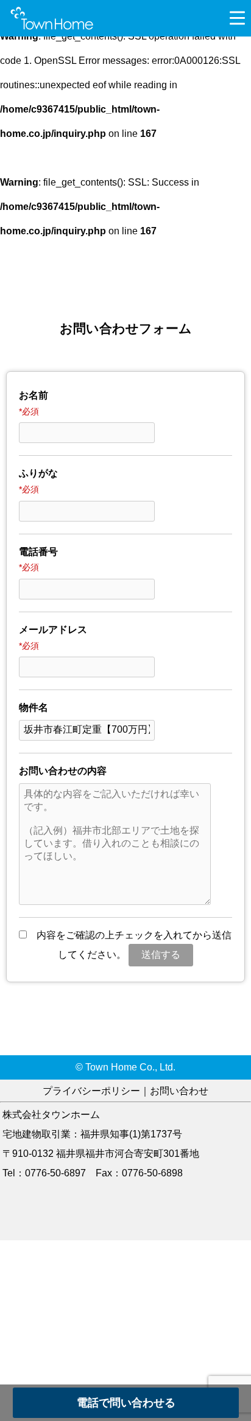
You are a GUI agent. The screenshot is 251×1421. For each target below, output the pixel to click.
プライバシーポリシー (91, 1091)
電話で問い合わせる (126, 1403)
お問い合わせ (179, 1091)
